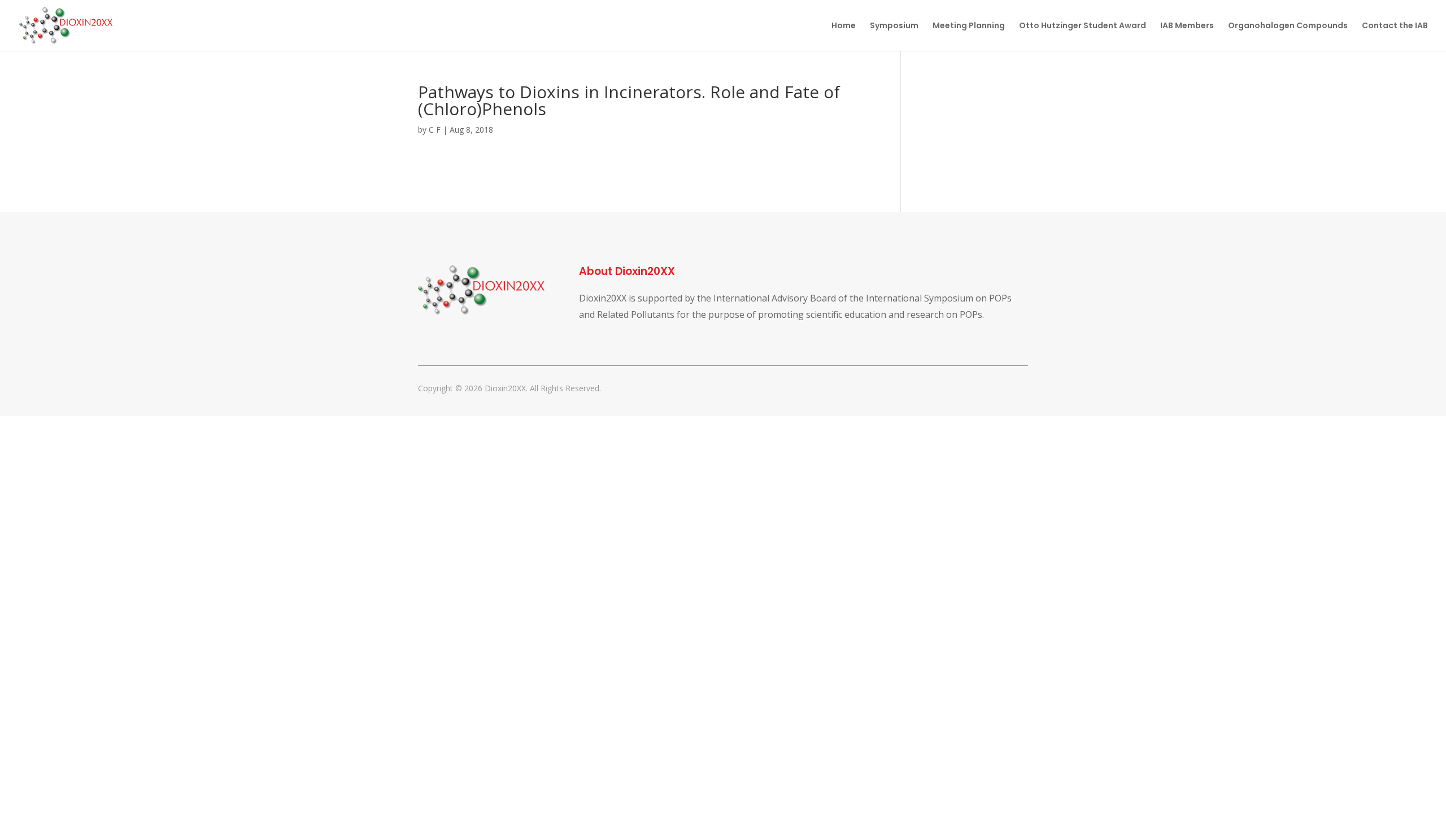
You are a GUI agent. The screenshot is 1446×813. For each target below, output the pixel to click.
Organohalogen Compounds (1288, 26)
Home (843, 26)
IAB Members (1187, 26)
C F (435, 129)
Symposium (894, 26)
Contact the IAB (1395, 26)
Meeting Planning (969, 26)
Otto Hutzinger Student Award (1082, 26)
